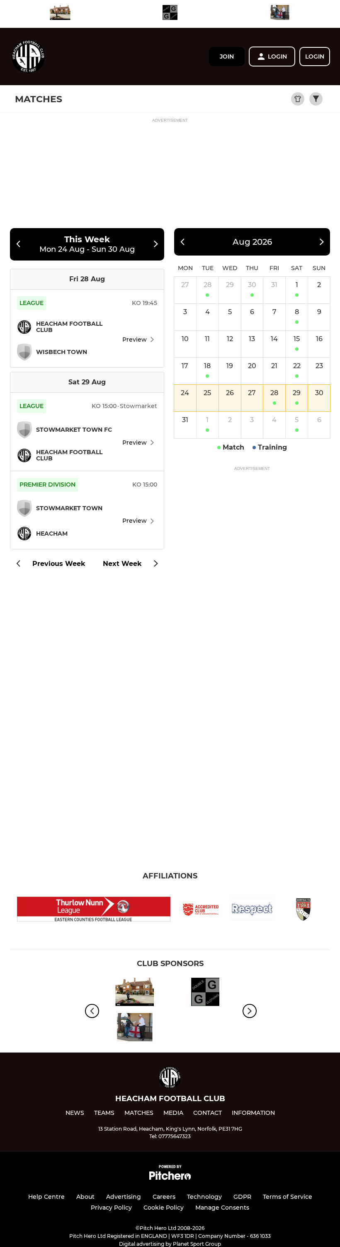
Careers (164, 1196)
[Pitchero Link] (170, 1178)
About (85, 1196)
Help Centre (46, 1196)
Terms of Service (287, 1196)
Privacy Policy (111, 1207)
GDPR (242, 1196)
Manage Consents (222, 1207)
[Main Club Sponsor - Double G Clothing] (170, 14)
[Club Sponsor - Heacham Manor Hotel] (60, 14)
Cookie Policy (163, 1207)
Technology (204, 1196)
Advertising (123, 1196)
